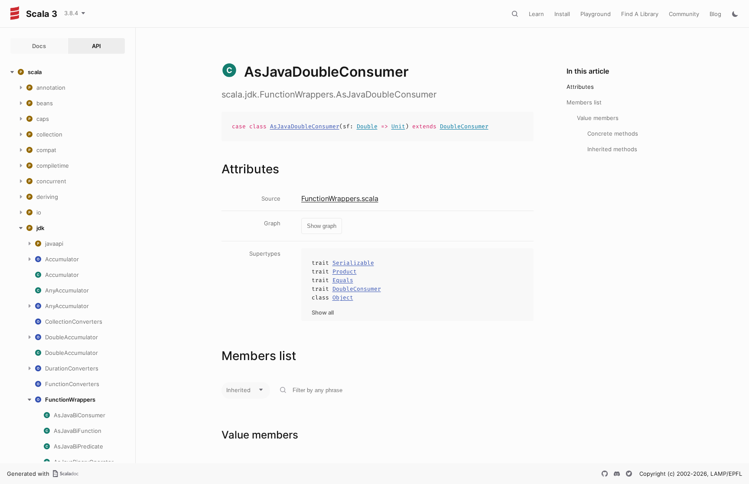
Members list (584, 102)
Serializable (353, 262)
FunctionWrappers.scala (339, 198)
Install (562, 13)
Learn (536, 13)
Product (344, 271)
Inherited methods (612, 149)
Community (684, 13)
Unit (398, 126)
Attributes (580, 86)
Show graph (321, 226)
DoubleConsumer (464, 126)
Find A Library (639, 13)
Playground (595, 13)
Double (367, 126)
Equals (342, 280)
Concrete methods (612, 133)
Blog (715, 13)
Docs (39, 45)
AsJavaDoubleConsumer (304, 126)
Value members (598, 117)
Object (342, 297)
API (96, 45)
